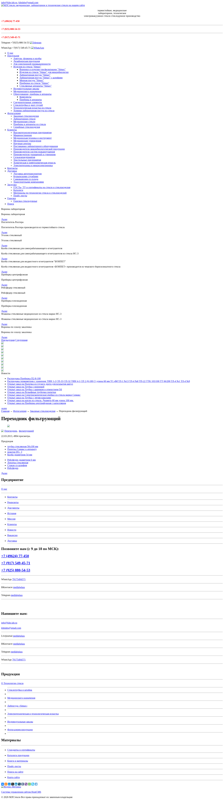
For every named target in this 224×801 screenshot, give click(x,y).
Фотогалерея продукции (20, 729)
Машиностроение (22, 135)
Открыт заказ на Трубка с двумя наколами (29, 397)
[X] (12, 784)
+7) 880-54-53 (15, 570)
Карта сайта (13, 777)
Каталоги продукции (18, 755)
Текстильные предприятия (27, 160)
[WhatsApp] (29, 784)
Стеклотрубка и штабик (19, 690)
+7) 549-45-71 (15, 563)
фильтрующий (26, 431)
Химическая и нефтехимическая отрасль (34, 162)
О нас (10, 53)
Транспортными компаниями (28, 182)
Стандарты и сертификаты (21, 750)
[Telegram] (36, 784)
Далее (4, 219)
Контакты (12, 168)
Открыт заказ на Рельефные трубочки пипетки (31, 392)
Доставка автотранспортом (27, 173)
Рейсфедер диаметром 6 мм (21, 460)
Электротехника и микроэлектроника (33, 165)
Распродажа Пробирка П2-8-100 (24, 378)
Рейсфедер (12, 468)
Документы (13, 508)
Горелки (11, 198)
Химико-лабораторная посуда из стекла (33, 110)
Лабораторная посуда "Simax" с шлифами (41, 77)
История (11, 513)
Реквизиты (13, 502)
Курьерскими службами (25, 176)
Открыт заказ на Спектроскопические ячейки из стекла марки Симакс (43, 395)
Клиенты (12, 129)
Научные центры (22, 143)
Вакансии (12, 535)
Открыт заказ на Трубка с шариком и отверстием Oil (34, 389)
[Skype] (32, 784)
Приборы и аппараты (31, 99)
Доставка (12, 171)
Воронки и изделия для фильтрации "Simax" (43, 69)
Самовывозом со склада (25, 179)
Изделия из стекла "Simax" (27, 66)
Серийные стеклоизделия (26, 127)
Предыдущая (8, 340)
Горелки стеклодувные (25, 201)
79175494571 (19, 579)
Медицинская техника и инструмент (32, 138)
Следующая (21, 340)
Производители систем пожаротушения (34, 151)
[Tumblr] (22, 784)
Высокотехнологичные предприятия (32, 132)
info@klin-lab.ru (9, 2)
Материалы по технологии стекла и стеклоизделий (40, 193)
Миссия (11, 519)
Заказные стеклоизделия (26, 116)
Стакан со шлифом (17, 465)
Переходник (10, 431)
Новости (11, 530)
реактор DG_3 (14, 452)
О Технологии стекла (12, 683)
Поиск (10, 204)
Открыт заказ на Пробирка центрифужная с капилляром (36, 403)
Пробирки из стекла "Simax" (34, 83)
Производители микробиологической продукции (39, 149)
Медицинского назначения (27, 91)
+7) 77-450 (15, 556)
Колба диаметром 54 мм (19, 454)
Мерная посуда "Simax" (32, 80)
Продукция (13, 55)
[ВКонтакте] (2, 784)
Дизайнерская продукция (26, 61)
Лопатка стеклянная (17, 462)
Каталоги (18, 190)
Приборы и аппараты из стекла (29, 124)
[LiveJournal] (19, 784)
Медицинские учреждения (27, 140)
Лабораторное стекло (24, 118)
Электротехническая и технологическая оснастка (33, 713)
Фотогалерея (14, 113)
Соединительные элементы (27, 102)
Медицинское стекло (24, 121)
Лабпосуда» (17, 706)
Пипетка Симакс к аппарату (22, 449)
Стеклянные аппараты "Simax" (36, 86)
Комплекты (25, 97)
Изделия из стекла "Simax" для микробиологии (44, 72)
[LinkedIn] (16, 784)
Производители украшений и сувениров (34, 154)
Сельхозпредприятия (24, 157)
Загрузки (12, 184)
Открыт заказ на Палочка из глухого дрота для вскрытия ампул (40, 384)
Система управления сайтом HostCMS (21, 792)
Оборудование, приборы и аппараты (32, 94)
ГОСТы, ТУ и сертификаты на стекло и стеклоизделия (41, 187)
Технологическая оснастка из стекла (32, 108)
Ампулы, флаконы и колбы (27, 58)
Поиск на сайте (15, 772)
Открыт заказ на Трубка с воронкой (25, 386)
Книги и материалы (17, 761)
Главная (5, 411)
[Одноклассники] (6, 784)
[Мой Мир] (9, 784)
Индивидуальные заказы (26, 88)
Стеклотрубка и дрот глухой (28, 105)
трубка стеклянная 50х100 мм (22, 446)
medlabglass (19, 587)
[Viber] (26, 784)
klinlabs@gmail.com (28, 2)
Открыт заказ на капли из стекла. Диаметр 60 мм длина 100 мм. (40, 400)
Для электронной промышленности (32, 64)
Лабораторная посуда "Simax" (35, 75)
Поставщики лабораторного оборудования (35, 146)
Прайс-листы (20, 195)
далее (4, 408)
